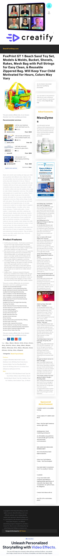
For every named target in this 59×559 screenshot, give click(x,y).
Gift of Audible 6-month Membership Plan (14, 295)
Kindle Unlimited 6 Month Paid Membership (15, 306)
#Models (28, 345)
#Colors (31, 343)
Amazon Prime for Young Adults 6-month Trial (16, 307)
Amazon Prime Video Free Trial (11, 330)
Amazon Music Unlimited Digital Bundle (14, 328)
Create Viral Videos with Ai (44, 492)
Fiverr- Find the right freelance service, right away (45, 424)
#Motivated (10, 348)
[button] (29, 52)
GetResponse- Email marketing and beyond (43, 432)
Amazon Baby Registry (9, 309)
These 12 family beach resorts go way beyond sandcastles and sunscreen (45, 275)
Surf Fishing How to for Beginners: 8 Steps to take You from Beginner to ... (45, 222)
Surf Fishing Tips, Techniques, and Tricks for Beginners (45, 204)
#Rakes (20, 348)
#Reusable (25, 348)
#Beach (12, 343)
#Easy (3, 345)
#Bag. (7, 343)
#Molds (4, 348)
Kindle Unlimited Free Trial (10, 314)
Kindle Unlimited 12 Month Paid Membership (15, 299)
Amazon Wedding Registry (10, 311)
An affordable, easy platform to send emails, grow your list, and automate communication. (45, 438)
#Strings (10, 350)
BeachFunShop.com (11, 49)
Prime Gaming (7, 318)
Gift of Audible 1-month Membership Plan (14, 297)
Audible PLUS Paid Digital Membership (13, 292)
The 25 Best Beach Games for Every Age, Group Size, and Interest (45, 340)
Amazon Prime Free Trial (9, 313)
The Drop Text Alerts (8, 304)
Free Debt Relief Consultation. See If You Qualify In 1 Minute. (45, 468)
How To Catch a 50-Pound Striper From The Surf (44, 237)
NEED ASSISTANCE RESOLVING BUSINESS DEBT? (45, 448)
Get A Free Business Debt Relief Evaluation (44, 452)
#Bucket (16, 343)
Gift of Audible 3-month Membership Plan (14, 293)
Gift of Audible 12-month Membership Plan (15, 288)
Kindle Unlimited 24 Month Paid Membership (15, 290)
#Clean (26, 343)
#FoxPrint (8, 345)
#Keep (18, 345)
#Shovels (4, 350)
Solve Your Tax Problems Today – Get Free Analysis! (44, 460)
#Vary (14, 350)
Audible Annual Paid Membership (12, 286)
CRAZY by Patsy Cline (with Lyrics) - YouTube (44, 304)
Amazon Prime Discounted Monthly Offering (15, 320)
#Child (21, 343)
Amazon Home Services (10, 316)
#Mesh (23, 345)
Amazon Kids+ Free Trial (9, 321)
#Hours (14, 345)
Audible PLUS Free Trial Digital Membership (15, 302)
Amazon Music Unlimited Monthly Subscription (16, 326)
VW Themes (22, 531)
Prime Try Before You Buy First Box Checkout (15, 325)
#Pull (15, 348)
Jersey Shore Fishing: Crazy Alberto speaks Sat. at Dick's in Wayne (45, 255)
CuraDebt (39, 475)
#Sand (31, 348)
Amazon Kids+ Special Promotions (12, 323)
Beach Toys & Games (17, 353)
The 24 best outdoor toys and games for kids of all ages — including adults (45, 377)
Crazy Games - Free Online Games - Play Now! (44, 321)
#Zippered (20, 350)
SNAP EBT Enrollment (8, 300)
